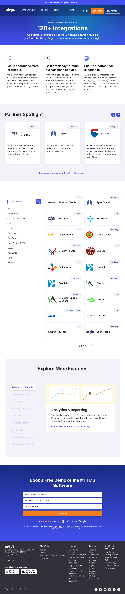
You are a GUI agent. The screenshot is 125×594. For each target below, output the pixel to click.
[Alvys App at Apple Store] (29, 571)
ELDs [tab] (9, 228)
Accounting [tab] (12, 213)
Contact (92, 560)
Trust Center (110, 568)
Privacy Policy (110, 563)
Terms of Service (112, 565)
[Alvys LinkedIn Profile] (109, 589)
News (91, 568)
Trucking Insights (92, 551)
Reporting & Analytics (77, 555)
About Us (93, 557)
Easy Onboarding (75, 565)
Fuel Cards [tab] (12, 238)
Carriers (43, 550)
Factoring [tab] (11, 233)
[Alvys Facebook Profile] (96, 589)
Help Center (109, 552)
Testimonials (94, 555)
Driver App (72, 563)
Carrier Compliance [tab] (16, 218)
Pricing (71, 10)
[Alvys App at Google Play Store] (12, 571)
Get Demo (97, 11)
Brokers (43, 552)
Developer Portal (111, 555)
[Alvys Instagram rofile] (114, 589)
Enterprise (44, 558)
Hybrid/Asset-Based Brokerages (53, 555)
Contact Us (9, 560)
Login (85, 11)
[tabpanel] (80, 408)
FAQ (106, 560)
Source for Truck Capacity (75, 572)
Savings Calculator (93, 572)
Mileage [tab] (11, 248)
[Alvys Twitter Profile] (100, 589)
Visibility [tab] (11, 262)
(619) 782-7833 (11, 555)
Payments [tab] (12, 253)
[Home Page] (9, 547)
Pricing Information (94, 577)
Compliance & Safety (77, 557)
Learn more (75, 2)
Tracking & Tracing (76, 576)
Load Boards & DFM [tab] (16, 243)
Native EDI (72, 581)
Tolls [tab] (9, 258)
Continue (62, 513)
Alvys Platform (111, 557)
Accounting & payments (73, 551)
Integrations (73, 568)
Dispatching (73, 560)
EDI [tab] (9, 223)
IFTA (70, 578)
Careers (92, 563)
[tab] (23, 387)
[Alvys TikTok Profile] (118, 589)
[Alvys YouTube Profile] (105, 589)
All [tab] (8, 209)
